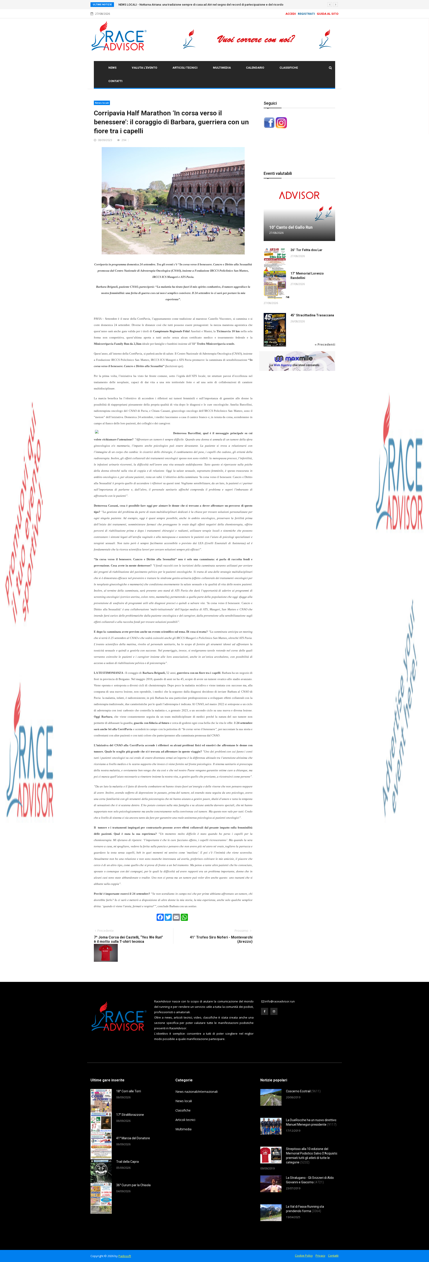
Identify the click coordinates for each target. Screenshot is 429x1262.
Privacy (320, 1256)
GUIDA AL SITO (327, 14)
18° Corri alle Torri (128, 1091)
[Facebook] (264, 1011)
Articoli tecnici (185, 67)
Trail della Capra (127, 1161)
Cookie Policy (304, 1256)
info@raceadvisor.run (280, 1001)
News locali (102, 102)
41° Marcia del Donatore (133, 1138)
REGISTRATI (306, 14)
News (112, 67)
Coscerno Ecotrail (303, 1091)
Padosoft (124, 1256)
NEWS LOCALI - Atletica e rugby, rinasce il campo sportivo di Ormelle (164, 4)
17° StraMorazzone (130, 1114)
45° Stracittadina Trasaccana (312, 315)
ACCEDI (291, 14)
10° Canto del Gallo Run (291, 227)
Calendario (255, 67)
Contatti (115, 81)
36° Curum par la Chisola (133, 1185)
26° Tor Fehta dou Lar (306, 250)
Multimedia (222, 67)
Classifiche (289, 67)
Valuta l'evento (144, 67)
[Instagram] (274, 1011)
